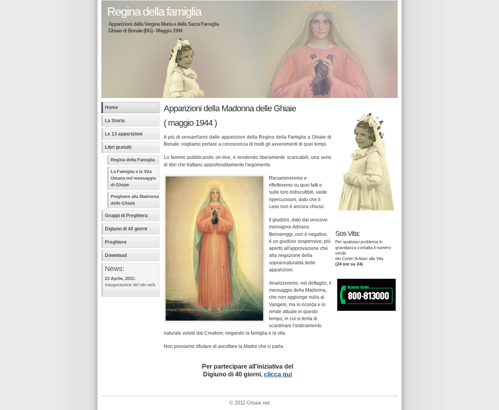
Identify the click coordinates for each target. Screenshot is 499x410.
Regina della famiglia (154, 11)
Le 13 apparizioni (123, 134)
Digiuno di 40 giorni (126, 229)
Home (111, 107)
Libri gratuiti (118, 147)
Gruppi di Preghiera (126, 215)
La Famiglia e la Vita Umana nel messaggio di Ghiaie (133, 178)
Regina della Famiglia (133, 159)
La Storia (115, 120)
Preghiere (116, 242)
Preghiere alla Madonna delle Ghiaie (135, 199)
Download (116, 255)
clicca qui (278, 374)
